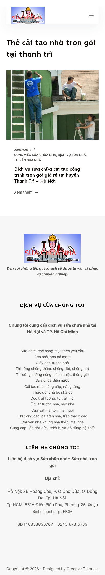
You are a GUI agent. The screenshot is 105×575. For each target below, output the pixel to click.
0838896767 (40, 524)
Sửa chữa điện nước (52, 380)
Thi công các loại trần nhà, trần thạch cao (52, 416)
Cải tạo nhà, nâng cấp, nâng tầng (52, 386)
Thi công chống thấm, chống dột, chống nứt (52, 368)
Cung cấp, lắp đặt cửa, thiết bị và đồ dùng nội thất (52, 428)
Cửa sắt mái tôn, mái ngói (52, 410)
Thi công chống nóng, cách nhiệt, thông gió (52, 374)
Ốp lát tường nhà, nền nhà (52, 404)
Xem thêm (23, 193)
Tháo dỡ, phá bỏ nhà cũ (52, 392)
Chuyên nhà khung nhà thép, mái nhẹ (52, 422)
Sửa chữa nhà (53, 458)
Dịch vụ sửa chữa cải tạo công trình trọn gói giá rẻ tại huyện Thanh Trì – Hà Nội (47, 175)
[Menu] (91, 15)
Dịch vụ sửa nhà (72, 155)
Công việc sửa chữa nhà (35, 155)
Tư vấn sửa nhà (27, 160)
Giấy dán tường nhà (52, 363)
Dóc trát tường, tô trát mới (52, 398)
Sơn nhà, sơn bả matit (52, 357)
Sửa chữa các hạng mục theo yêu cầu (52, 351)
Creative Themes (82, 568)
